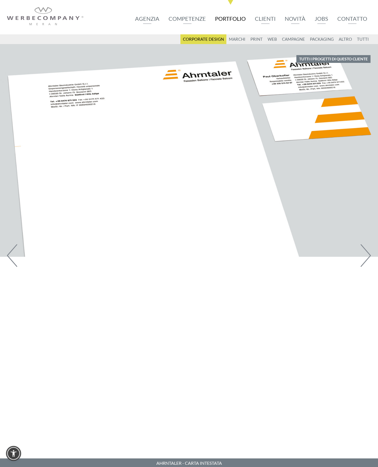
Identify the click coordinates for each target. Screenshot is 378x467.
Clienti (265, 18)
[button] (13, 453)
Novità (295, 18)
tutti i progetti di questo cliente (333, 59)
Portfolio (230, 18)
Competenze (187, 18)
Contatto (352, 18)
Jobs (321, 18)
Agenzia (147, 18)
